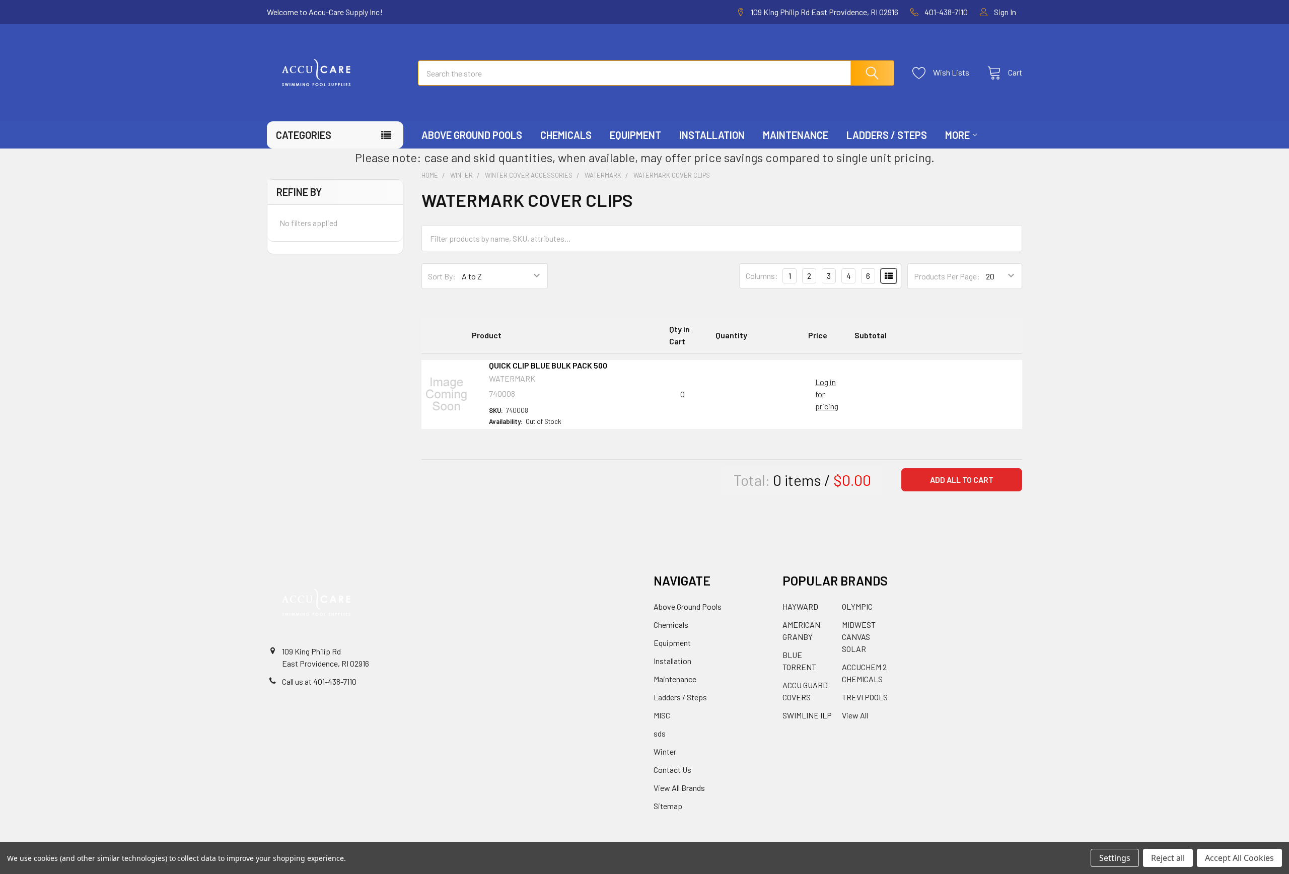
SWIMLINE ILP (807, 715)
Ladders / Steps (886, 135)
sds (660, 733)
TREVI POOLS (865, 697)
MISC (662, 715)
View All (855, 715)
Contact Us (672, 769)
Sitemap (668, 806)
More (957, 135)
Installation (712, 135)
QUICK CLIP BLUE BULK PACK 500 (548, 365)
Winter (665, 751)
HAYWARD (800, 606)
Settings (1114, 857)
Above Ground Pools (471, 135)
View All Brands (679, 787)
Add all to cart (961, 479)
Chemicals (566, 135)
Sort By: (442, 276)
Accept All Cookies (1239, 857)
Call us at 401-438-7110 (319, 681)
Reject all (1168, 857)
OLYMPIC (857, 606)
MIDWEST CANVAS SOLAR (859, 636)
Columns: (762, 275)
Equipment (635, 135)
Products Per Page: (947, 276)
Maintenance (795, 135)
